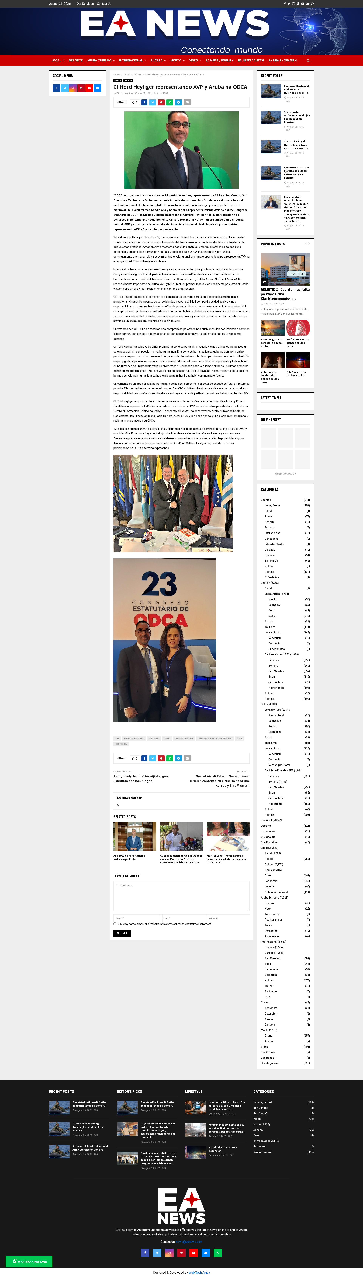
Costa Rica (121, 744)
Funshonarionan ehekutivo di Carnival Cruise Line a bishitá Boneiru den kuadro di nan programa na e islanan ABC (158, 1158)
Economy (274, 604)
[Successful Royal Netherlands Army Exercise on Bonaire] (271, 146)
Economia (271, 880)
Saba (271, 676)
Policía (269, 566)
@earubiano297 (285, 474)
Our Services (85, 3)
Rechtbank (274, 731)
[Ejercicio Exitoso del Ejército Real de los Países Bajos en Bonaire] (271, 173)
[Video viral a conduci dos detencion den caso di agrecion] (273, 360)
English (265, 582)
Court (271, 610)
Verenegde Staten (279, 765)
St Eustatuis (268, 831)
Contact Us (104, 3)
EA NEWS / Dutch (251, 60)
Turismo (270, 527)
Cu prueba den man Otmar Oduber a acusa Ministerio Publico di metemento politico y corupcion (181, 859)
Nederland (275, 803)
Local (56, 60)
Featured (128, 80)
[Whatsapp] (218, 1253)
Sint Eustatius (276, 682)
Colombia (274, 643)
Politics (269, 698)
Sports (269, 621)
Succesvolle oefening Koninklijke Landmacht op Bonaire (297, 117)
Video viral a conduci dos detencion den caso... (270, 377)
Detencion (271, 1013)
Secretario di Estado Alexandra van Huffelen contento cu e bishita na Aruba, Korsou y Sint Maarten (219, 781)
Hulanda (270, 980)
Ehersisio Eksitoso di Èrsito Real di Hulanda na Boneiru (296, 89)
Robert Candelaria (134, 739)
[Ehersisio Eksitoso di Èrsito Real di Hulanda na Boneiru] (271, 91)
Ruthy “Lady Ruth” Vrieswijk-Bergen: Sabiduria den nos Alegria (140, 779)
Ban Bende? (268, 1057)
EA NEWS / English (219, 60)
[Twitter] (157, 1253)
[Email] (206, 1253)
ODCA (240, 739)
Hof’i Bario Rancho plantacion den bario (297, 343)
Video (193, 60)
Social (269, 516)
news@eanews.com (189, 1242)
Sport (268, 737)
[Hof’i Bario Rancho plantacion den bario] (298, 328)
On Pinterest (271, 419)
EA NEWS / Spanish (282, 60)
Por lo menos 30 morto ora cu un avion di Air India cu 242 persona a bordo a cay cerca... (226, 1128)
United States (276, 649)
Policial (269, 858)
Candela (270, 1024)
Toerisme (271, 742)
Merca (269, 986)
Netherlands (276, 687)
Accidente (271, 1007)
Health (272, 599)
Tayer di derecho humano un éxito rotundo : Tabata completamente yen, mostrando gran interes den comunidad (158, 1130)
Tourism (270, 627)
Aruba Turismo (99, 60)
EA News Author (124, 93)
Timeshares (272, 914)
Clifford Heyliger (184, 739)
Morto (176, 60)
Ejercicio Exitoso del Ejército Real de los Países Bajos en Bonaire (296, 172)
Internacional (131, 60)
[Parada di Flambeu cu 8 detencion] (195, 1152)
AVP (117, 739)
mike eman (154, 739)
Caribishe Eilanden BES (279, 770)
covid (167, 739)
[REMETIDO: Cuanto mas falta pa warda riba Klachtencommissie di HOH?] (285, 269)
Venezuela (271, 538)
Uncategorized (270, 1063)
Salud (268, 511)
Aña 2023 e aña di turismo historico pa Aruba (129, 857)
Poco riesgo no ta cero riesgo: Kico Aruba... (271, 343)
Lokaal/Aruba (273, 709)
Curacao (273, 660)
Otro (267, 996)
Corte (268, 875)
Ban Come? (268, 1052)
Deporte (76, 60)
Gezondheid (276, 715)
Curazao (270, 549)
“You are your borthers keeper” (215, 739)
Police (269, 693)
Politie (269, 809)
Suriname (271, 991)
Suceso (157, 60)
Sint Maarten (276, 671)
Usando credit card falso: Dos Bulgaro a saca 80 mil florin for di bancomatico (227, 1105)
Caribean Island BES (277, 654)
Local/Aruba (272, 505)
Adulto (269, 1041)
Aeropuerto (272, 936)
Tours (268, 925)
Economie (274, 720)
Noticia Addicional (276, 892)
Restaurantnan (274, 919)
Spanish (266, 499)
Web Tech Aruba (199, 1272)
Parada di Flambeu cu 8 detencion (223, 1149)
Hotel (268, 908)
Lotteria (269, 886)
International (272, 632)
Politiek (269, 814)
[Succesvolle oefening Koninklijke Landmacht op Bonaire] (271, 117)
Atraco (269, 1019)
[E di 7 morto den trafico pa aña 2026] (298, 360)
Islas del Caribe (274, 544)
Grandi (269, 1035)
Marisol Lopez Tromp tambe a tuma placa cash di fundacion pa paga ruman (227, 859)
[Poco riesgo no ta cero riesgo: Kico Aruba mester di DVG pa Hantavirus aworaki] (273, 328)
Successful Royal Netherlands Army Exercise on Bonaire (296, 144)
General (270, 903)
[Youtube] (193, 1253)
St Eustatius (272, 577)
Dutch (264, 704)
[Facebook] (145, 1253)
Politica (117, 80)
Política (269, 571)
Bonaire (270, 555)
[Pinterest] (181, 1253)
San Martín (271, 560)
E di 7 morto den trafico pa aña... (296, 374)
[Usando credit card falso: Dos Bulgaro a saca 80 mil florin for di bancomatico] (195, 1107)
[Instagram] (169, 1253)
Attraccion (271, 930)
